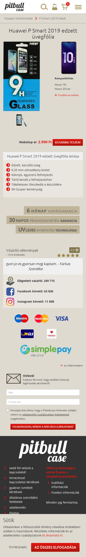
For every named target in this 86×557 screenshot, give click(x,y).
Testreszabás (18, 547)
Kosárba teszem (67, 142)
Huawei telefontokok (18, 18)
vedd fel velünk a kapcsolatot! (21, 470)
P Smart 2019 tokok (52, 18)
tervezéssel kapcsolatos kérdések (24, 480)
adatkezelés (17, 507)
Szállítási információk (59, 485)
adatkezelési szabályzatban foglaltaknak (45, 414)
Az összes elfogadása (55, 547)
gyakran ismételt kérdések (21, 490)
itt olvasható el (52, 535)
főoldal (14, 513)
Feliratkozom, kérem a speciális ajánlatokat (43, 426)
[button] (67, 95)
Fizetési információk (65, 493)
